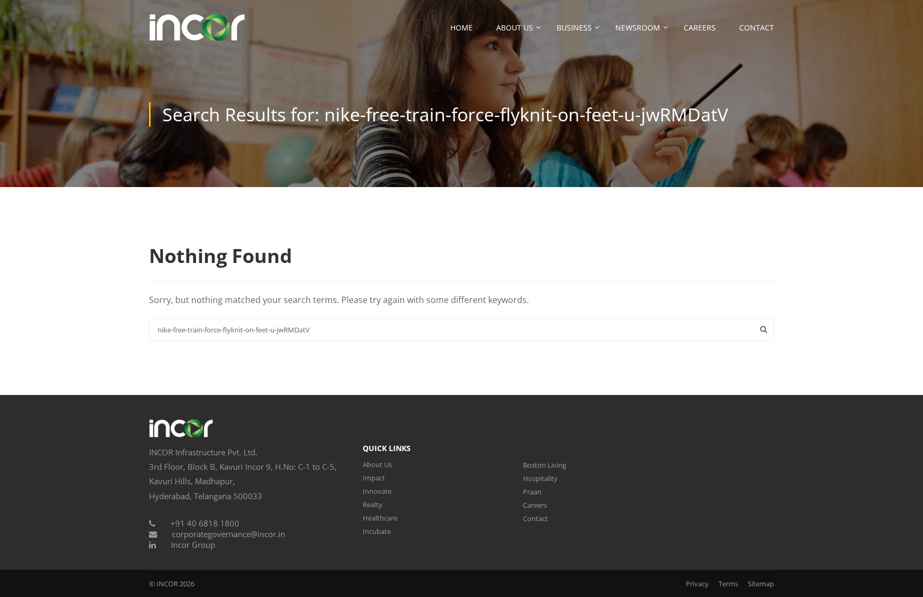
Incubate (377, 531)
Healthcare (380, 518)
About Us (514, 27)
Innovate (377, 491)
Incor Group (193, 544)
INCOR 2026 (175, 583)
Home (461, 27)
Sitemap (761, 583)
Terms (728, 583)
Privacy (697, 583)
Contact (756, 27)
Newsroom (637, 27)
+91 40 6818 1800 (204, 523)
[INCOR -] (197, 32)
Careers (700, 27)
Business (574, 27)
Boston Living (544, 465)
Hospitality (540, 478)
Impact (374, 478)
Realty (372, 504)
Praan (532, 492)
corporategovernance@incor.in (228, 534)
